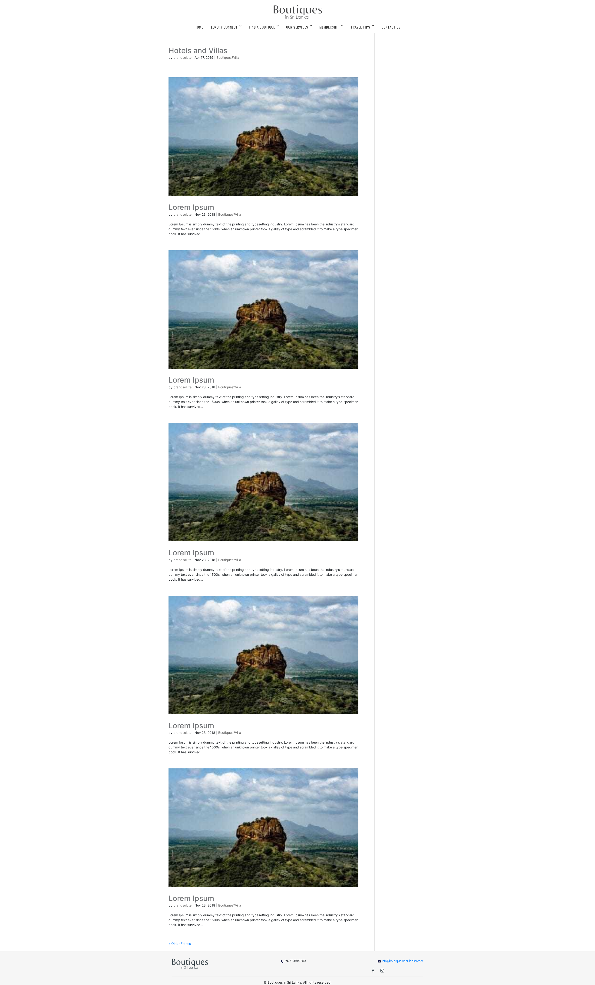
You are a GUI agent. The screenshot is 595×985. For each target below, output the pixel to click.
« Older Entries (180, 944)
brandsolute (182, 57)
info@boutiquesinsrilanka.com (402, 961)
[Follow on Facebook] (373, 970)
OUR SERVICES (297, 26)
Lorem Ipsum (191, 207)
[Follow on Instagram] (382, 970)
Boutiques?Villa (227, 57)
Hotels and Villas (198, 50)
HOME (199, 26)
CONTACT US (391, 26)
